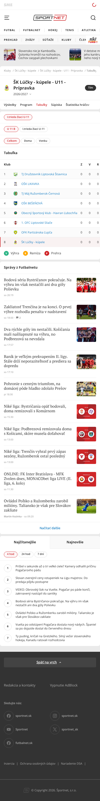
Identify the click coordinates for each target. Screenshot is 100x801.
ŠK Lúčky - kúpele (25, 71)
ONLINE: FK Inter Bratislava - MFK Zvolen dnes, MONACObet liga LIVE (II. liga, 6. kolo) (37, 479)
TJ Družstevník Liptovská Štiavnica (44, 174)
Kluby (7, 71)
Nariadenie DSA (71, 763)
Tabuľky (41, 105)
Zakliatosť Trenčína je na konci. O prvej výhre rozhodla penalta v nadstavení (37, 309)
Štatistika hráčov (77, 105)
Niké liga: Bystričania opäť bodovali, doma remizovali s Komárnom (35, 408)
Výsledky (10, 105)
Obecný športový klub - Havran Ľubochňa (49, 213)
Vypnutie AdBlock (64, 685)
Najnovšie (75, 542)
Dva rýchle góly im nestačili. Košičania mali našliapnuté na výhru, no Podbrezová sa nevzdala (37, 334)
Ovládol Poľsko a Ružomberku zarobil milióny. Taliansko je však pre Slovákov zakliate (37, 506)
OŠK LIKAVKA (30, 184)
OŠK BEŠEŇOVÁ (31, 203)
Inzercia (9, 763)
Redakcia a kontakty (19, 685)
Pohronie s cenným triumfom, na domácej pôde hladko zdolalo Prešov (35, 386)
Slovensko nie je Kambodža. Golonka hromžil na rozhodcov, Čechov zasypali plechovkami (39, 54)
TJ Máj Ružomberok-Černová (40, 193)
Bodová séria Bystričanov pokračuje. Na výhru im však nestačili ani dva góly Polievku (38, 285)
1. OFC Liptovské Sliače (36, 223)
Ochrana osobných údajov (37, 763)
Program (26, 105)
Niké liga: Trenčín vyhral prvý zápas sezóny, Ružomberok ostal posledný (35, 454)
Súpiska (56, 105)
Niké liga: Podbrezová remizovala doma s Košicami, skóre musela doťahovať (38, 431)
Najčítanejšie (25, 542)
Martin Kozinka (13, 516)
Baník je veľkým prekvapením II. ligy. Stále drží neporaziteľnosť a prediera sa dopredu (37, 361)
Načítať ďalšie (50, 528)
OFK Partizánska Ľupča (36, 232)
